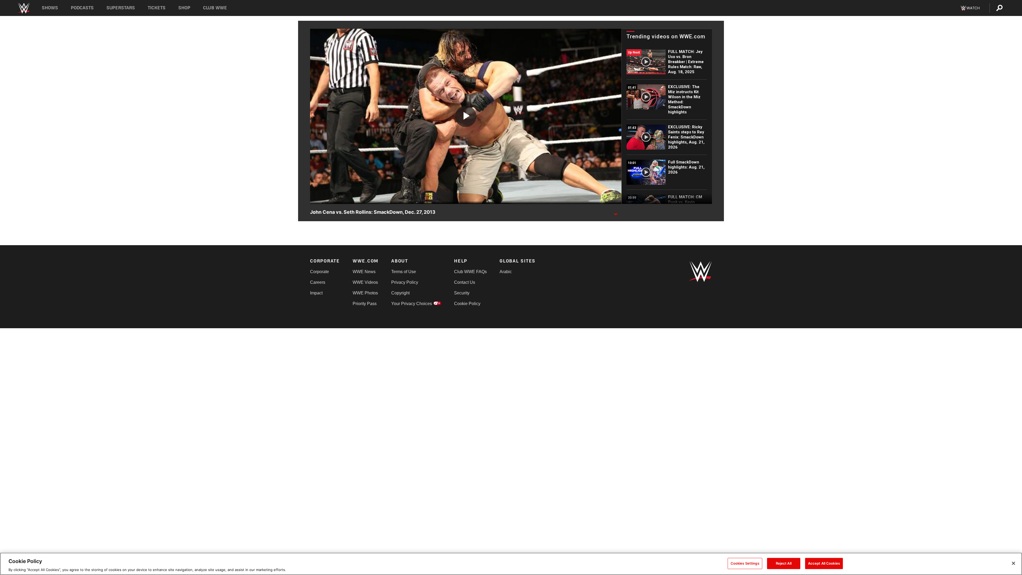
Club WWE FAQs (470, 271)
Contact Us (464, 282)
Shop (184, 7)
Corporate (319, 271)
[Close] (1013, 563)
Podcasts (82, 7)
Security (461, 293)
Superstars (120, 7)
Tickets (157, 7)
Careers (317, 282)
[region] (511, 564)
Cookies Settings (745, 563)
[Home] (23, 8)
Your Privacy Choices (411, 303)
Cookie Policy (467, 303)
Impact (316, 293)
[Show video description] (615, 212)
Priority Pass (365, 303)
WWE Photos (365, 293)
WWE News (364, 271)
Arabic (506, 271)
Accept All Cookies (824, 563)
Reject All (784, 563)
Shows (50, 7)
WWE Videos (365, 282)
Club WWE (215, 7)
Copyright (400, 293)
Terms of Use (403, 271)
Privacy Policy (404, 282)
